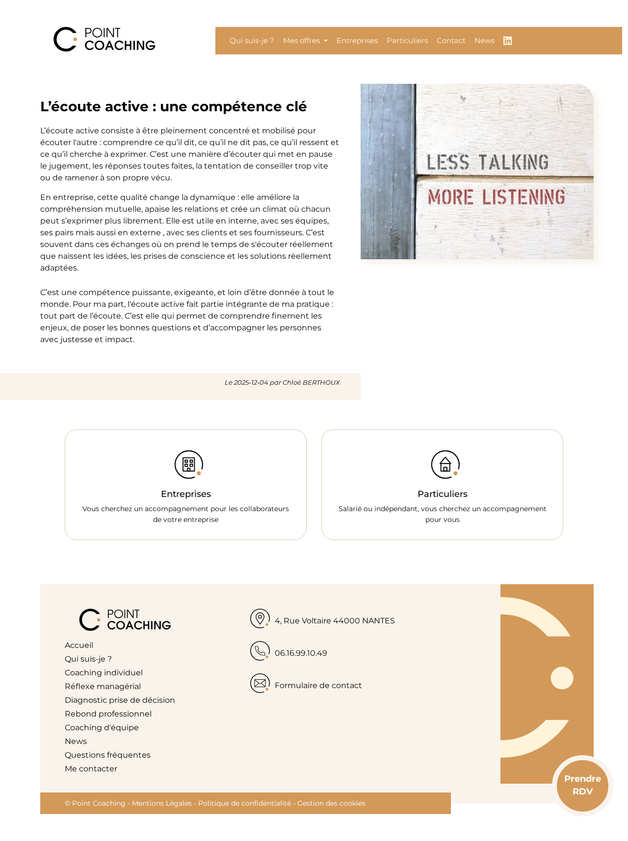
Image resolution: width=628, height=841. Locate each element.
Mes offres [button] (302, 40)
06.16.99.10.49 (301, 653)
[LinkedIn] (507, 41)
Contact (451, 40)
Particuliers (407, 40)
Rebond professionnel (108, 713)
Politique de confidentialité (244, 803)
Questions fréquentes (108, 755)
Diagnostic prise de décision (120, 700)
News (484, 40)
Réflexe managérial (103, 686)
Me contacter (91, 768)
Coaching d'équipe (102, 727)
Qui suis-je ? (252, 40)
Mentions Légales (162, 803)
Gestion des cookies (331, 803)
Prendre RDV (582, 784)
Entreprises (357, 40)
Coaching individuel (104, 672)
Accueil (79, 645)
